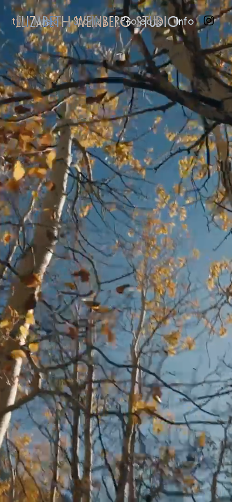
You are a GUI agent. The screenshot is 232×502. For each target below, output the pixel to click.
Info (185, 21)
